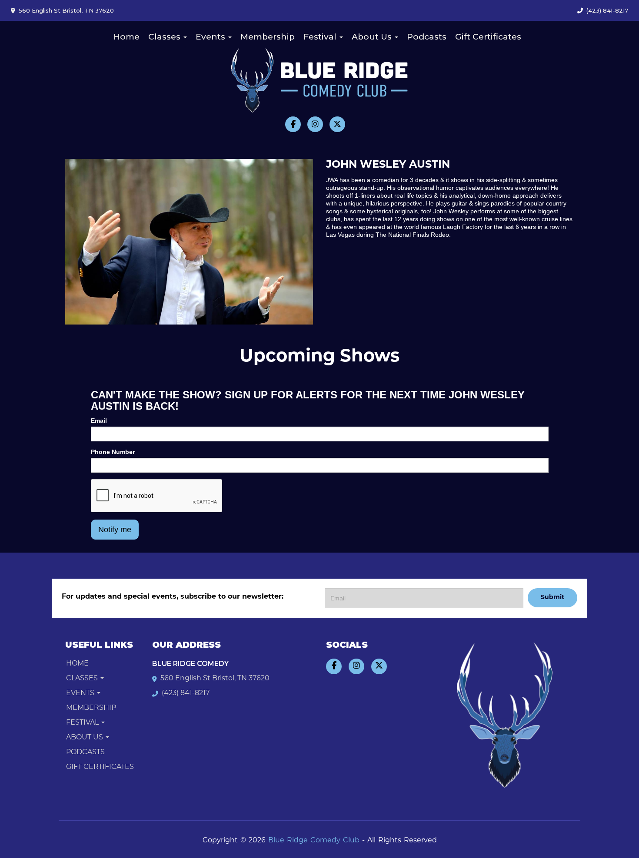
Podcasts (426, 37)
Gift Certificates (488, 37)
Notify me (114, 529)
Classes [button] (165, 37)
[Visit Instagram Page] (315, 124)
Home (126, 37)
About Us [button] (373, 37)
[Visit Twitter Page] (337, 124)
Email (99, 420)
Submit (552, 597)
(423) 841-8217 (607, 10)
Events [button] (211, 37)
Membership (267, 37)
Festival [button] (321, 37)
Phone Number (113, 451)
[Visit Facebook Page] (293, 124)
